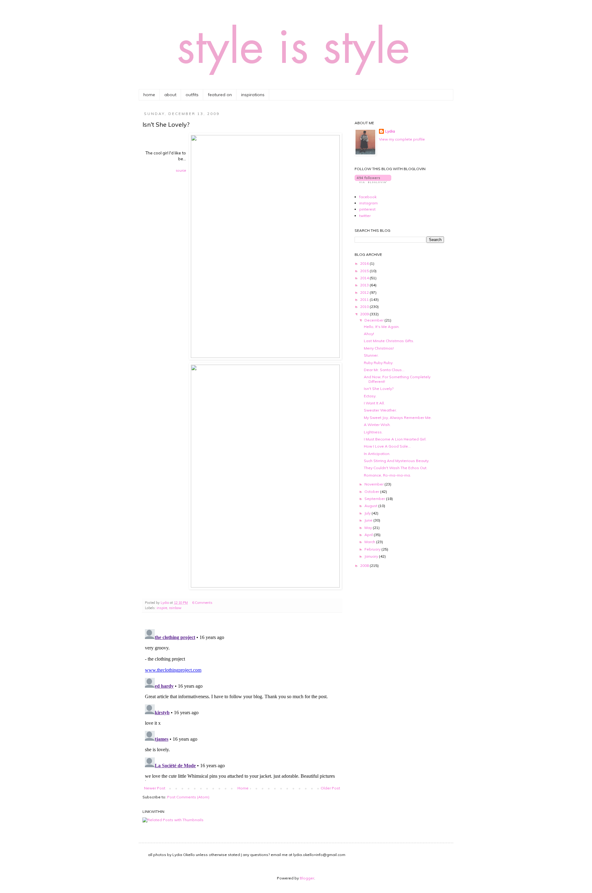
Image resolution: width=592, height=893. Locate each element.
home (149, 94)
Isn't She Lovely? (378, 388)
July (368, 513)
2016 (365, 263)
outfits (192, 94)
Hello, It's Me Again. (382, 326)
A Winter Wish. (377, 424)
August (371, 505)
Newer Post (154, 788)
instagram (368, 203)
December (374, 320)
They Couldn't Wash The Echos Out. (395, 467)
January (371, 556)
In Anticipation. (377, 453)
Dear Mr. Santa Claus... (384, 369)
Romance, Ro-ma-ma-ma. (387, 475)
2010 (365, 306)
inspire (162, 608)
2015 (365, 270)
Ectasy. (370, 396)
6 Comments (202, 602)
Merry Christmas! (379, 348)
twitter (365, 215)
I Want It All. (374, 403)
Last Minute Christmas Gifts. (389, 340)
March (370, 541)
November (374, 484)
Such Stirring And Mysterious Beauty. (397, 460)
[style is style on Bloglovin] (373, 181)
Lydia (390, 131)
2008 (365, 565)
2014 (365, 278)
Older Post (330, 788)
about (170, 94)
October (372, 491)
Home (243, 788)
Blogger (307, 878)
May (368, 527)
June (368, 520)
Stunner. (371, 355)
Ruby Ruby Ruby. (378, 362)
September (375, 498)
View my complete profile (402, 139)
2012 (365, 292)
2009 (365, 314)
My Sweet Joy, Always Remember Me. (398, 417)
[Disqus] (242, 704)
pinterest (367, 209)
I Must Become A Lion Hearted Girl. (395, 439)
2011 (365, 299)
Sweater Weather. (380, 410)
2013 (365, 285)
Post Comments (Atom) (188, 797)
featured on (220, 94)
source (181, 170)
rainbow (175, 608)
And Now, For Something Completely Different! (397, 379)
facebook (367, 197)
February (372, 549)
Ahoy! (369, 333)
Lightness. (373, 432)
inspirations (253, 94)
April (369, 534)
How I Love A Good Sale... (387, 446)
